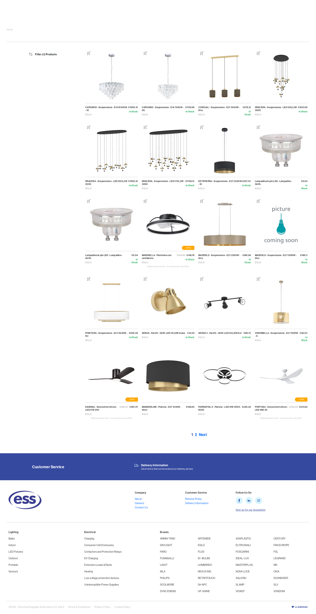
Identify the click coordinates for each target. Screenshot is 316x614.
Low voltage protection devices (101, 578)
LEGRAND (280, 558)
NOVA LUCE (243, 571)
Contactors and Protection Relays (103, 551)
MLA (162, 571)
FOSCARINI (242, 551)
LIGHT (164, 564)
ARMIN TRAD (167, 538)
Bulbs (12, 538)
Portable (13, 564)
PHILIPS (165, 578)
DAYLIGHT (166, 545)
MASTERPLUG (244, 564)
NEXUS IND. (204, 571)
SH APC (202, 584)
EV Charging (91, 558)
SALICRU (241, 578)
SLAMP (240, 584)
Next (203, 434)
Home (10, 29)
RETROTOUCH (206, 578)
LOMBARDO (205, 564)
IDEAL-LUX (242, 558)
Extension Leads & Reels (98, 564)
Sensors (13, 571)
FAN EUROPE (281, 545)
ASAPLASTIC (243, 538)
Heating (88, 571)
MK (275, 564)
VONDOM (279, 591)
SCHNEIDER (281, 578)
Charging (89, 538)
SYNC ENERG (168, 591)
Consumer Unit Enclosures (99, 545)
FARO (163, 551)
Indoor (12, 545)
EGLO (201, 545)
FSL (276, 551)
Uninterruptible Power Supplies (101, 584)
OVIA (276, 571)
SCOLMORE (167, 584)
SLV (276, 584)
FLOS (201, 551)
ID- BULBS (204, 558)
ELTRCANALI (243, 545)
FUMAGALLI (167, 558)
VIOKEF (240, 591)
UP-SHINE (204, 591)
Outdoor (13, 558)
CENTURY (280, 538)
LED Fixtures (16, 551)
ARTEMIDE (204, 538)
